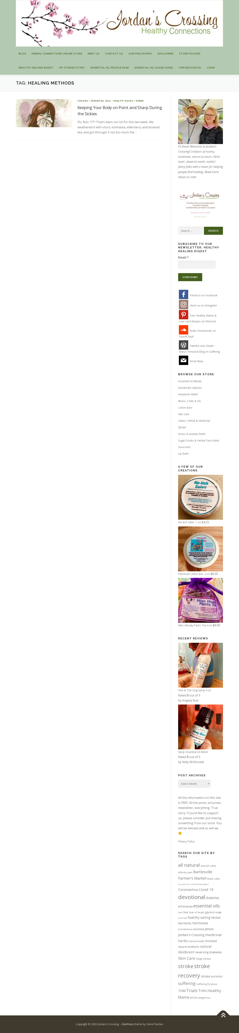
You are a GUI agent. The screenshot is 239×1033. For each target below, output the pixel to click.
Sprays (182, 427)
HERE (193, 177)
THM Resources (190, 67)
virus (193, 997)
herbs (140, 100)
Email (183, 257)
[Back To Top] (223, 1015)
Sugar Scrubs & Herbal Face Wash (198, 440)
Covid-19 (206, 889)
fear (185, 912)
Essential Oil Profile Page (110, 67)
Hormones (200, 923)
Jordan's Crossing (191, 935)
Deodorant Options (190, 387)
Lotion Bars (185, 407)
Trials (191, 990)
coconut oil (183, 884)
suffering (186, 983)
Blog (22, 53)
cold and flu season (199, 884)
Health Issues (123, 100)
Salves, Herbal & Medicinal (194, 420)
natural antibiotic (188, 946)
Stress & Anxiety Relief (191, 434)
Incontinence (185, 929)
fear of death (196, 912)
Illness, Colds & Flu (189, 401)
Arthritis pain (185, 872)
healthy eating (199, 917)
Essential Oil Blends (190, 381)
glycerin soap (213, 912)
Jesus (209, 928)
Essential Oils (101, 100)
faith (180, 912)
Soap (199, 958)
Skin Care (183, 414)
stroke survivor (212, 976)
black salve (213, 878)
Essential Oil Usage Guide (154, 67)
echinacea (185, 906)
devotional (191, 897)
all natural (189, 865)
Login (211, 67)
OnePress (128, 1024)
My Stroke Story (72, 67)
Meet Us (94, 53)
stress (207, 958)
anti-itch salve (208, 865)
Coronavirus (188, 889)
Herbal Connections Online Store (57, 53)
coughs (82, 100)
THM (182, 990)
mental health (196, 941)
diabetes (212, 898)
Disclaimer (165, 53)
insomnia (198, 929)
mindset (211, 941)
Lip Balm (183, 453)
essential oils (206, 906)
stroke (185, 966)
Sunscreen (184, 447)
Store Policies (190, 53)
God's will (182, 918)
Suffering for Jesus (206, 984)
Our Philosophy (140, 53)
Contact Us (114, 53)
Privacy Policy (186, 841)
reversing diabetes (208, 952)
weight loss (204, 997)
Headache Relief (188, 394)
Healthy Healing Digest (36, 67)
